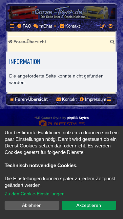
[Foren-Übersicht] (61, 12)
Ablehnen (32, 205)
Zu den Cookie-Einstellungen (35, 193)
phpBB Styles (78, 118)
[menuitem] (24, 26)
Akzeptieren (88, 205)
